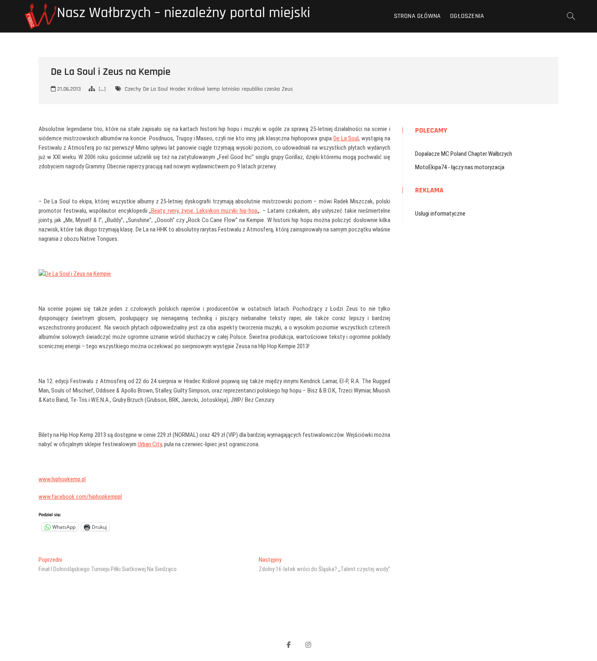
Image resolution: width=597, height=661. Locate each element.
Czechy (133, 89)
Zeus (287, 89)
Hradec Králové (187, 89)
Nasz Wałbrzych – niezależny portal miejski (183, 13)
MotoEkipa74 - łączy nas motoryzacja (459, 167)
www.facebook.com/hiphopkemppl (80, 496)
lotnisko (231, 89)
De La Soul (155, 89)
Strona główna (417, 16)
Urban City (150, 444)
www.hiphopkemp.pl (62, 479)
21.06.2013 (68, 89)
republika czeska (261, 89)
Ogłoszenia (467, 16)
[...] (102, 89)
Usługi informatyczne (440, 213)
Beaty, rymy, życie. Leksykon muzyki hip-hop (204, 210)
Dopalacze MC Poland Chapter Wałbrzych (463, 153)
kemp (213, 89)
